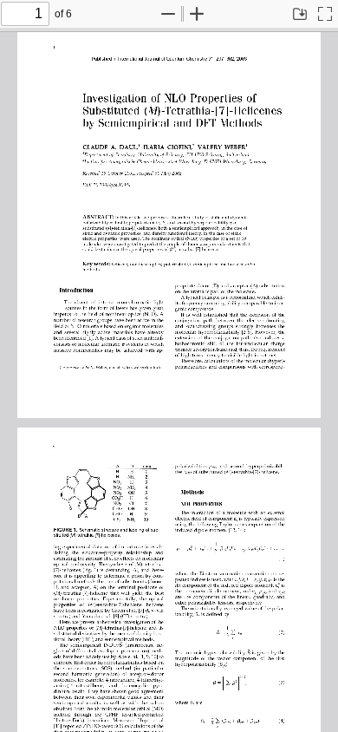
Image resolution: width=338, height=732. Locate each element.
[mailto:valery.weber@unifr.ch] (136, 366)
